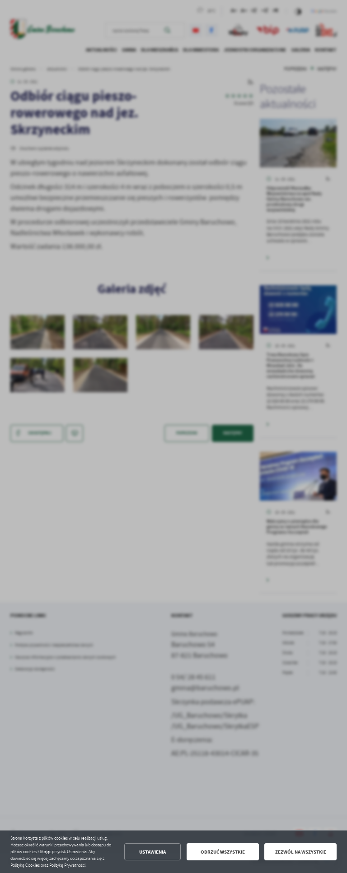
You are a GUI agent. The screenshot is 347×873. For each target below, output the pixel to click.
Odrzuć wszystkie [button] (223, 852)
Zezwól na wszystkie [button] (300, 852)
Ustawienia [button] (152, 852)
